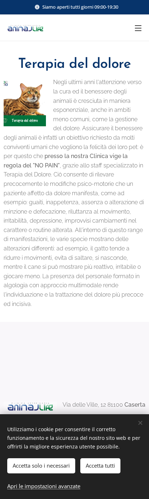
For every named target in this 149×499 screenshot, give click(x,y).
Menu (138, 28)
